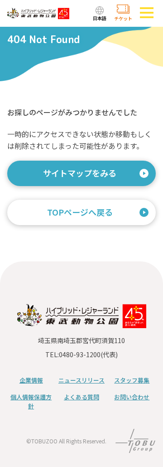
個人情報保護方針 (31, 401)
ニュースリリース (81, 380)
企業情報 (31, 380)
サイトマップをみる (79, 173)
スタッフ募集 (131, 380)
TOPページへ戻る (80, 212)
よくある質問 (81, 397)
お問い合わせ (131, 397)
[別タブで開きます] (135, 447)
